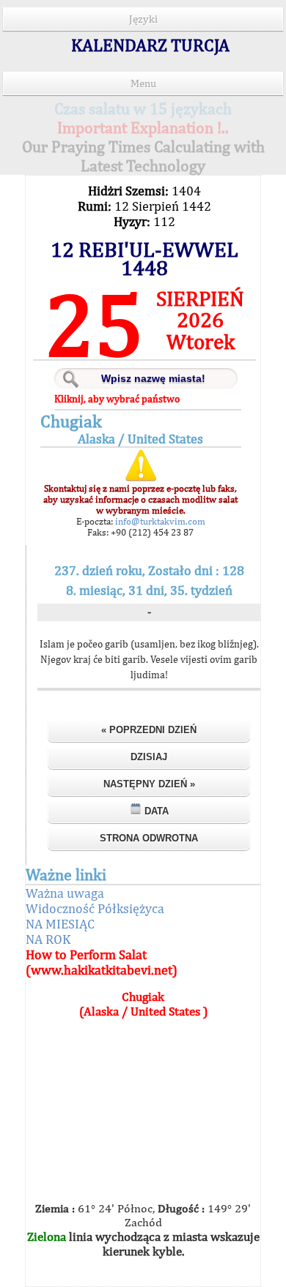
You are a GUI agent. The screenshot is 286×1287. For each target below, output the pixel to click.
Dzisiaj (149, 756)
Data (155, 811)
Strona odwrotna (149, 838)
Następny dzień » (149, 783)
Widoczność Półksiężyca (95, 908)
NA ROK (48, 939)
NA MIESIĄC (60, 923)
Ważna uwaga (65, 893)
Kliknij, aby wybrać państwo (117, 399)
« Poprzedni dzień (149, 729)
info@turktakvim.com (159, 521)
